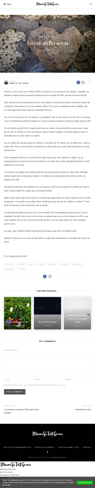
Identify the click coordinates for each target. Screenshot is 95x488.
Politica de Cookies (44, 447)
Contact (87, 447)
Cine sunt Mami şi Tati (68, 447)
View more (15, 485)
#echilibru (21, 264)
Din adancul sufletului (9, 475)
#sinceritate (10, 269)
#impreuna (53, 264)
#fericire (41, 264)
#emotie (32, 264)
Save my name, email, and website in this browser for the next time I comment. (35, 385)
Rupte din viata (47, 37)
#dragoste (9, 264)
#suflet (21, 269)
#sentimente (77, 264)
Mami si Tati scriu (19, 83)
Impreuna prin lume (8, 469)
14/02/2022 (47, 50)
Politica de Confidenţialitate (17, 447)
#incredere (64, 264)
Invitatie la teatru (83, 409)
